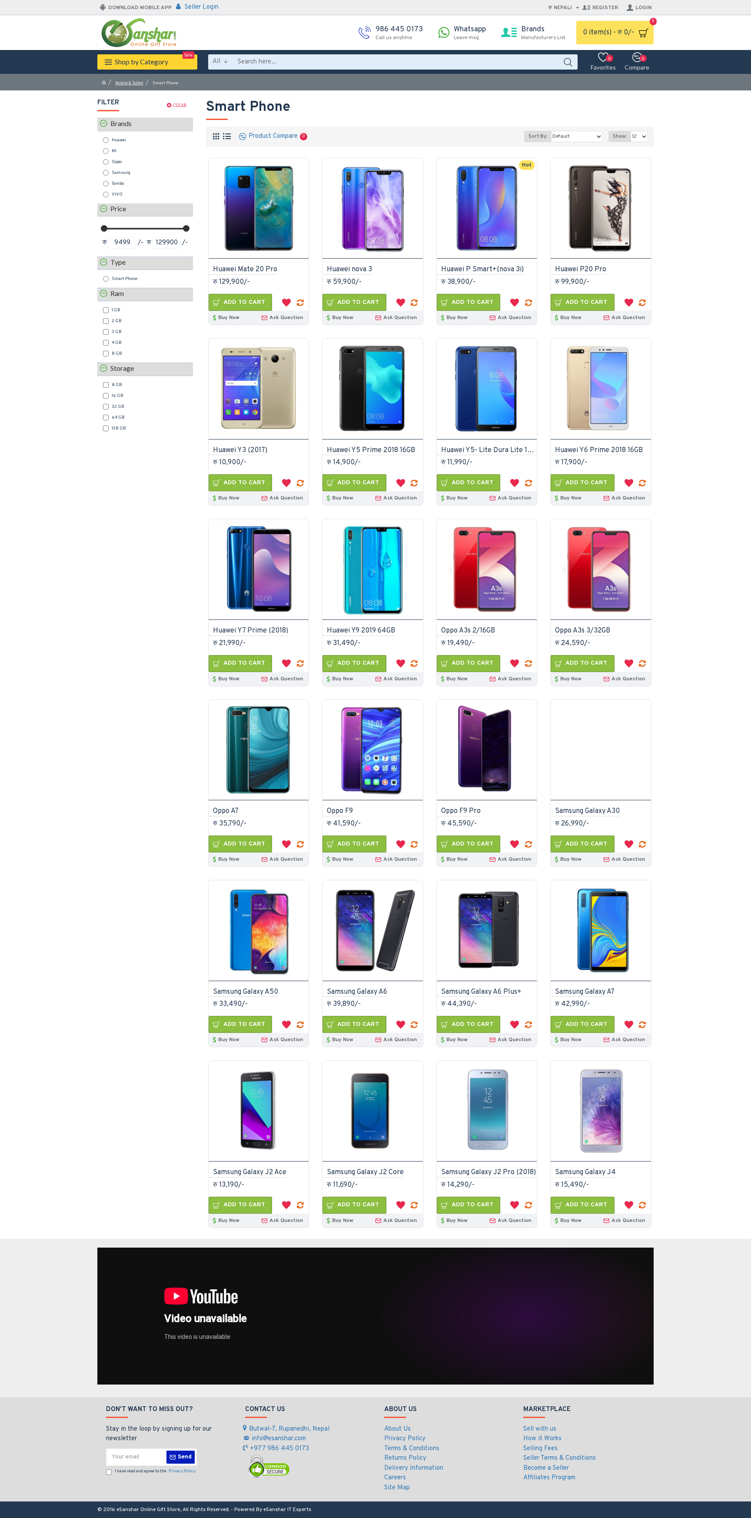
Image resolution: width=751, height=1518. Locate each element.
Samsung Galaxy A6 (357, 992)
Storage (122, 368)
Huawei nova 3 (349, 269)
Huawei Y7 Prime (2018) (250, 630)
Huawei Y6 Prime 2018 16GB (599, 450)
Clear (179, 105)
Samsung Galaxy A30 (587, 811)
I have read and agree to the (155, 1471)
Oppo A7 (226, 811)
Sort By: (537, 136)
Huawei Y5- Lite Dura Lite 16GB (489, 450)
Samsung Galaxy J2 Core (365, 1172)
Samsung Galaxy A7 (585, 992)
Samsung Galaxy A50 (245, 992)
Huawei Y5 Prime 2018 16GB (371, 450)
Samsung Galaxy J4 (585, 1172)
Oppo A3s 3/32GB (582, 630)
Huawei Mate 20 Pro (245, 269)
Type (118, 262)
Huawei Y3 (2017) (240, 450)
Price (118, 208)
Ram (117, 293)
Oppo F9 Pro (461, 811)
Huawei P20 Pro (580, 269)
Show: (620, 136)
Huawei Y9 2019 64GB (361, 630)
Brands (121, 123)
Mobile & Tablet (129, 83)
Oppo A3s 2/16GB (468, 630)
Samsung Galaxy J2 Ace (249, 1172)
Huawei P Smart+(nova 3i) (482, 269)
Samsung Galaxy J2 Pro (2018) (488, 1172)
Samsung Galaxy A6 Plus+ (481, 992)
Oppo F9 (340, 811)
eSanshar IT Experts (287, 1509)
